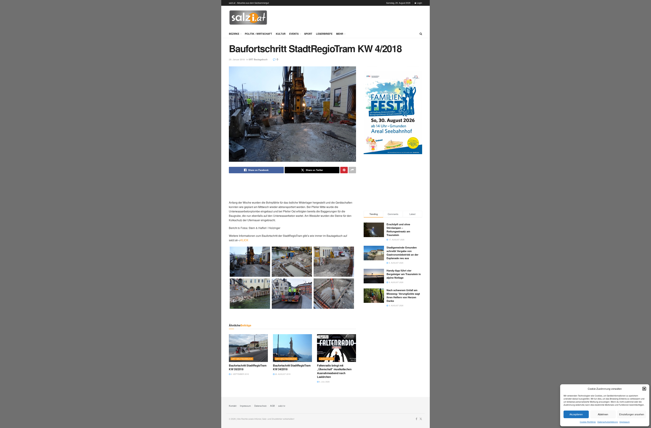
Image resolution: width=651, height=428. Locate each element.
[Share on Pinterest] (344, 170)
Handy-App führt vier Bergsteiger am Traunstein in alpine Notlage (404, 274)
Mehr (339, 33)
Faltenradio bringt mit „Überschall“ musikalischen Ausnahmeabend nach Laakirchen (334, 371)
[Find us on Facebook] (416, 419)
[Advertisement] (360, 17)
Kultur (280, 33)
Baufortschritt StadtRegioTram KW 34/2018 (292, 367)
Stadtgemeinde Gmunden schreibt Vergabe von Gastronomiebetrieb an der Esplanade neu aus (402, 253)
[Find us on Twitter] (420, 419)
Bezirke (234, 33)
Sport (308, 33)
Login (419, 2)
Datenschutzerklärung (607, 421)
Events (294, 33)
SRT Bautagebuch (258, 59)
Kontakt (232, 405)
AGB (272, 405)
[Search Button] (421, 33)
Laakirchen (326, 358)
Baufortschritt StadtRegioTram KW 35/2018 (248, 367)
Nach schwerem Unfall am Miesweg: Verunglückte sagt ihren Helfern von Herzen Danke (403, 295)
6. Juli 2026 (324, 381)
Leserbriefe (324, 33)
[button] (644, 388)
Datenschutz (260, 405)
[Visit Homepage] (248, 17)
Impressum (624, 421)
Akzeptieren (576, 414)
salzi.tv (281, 405)
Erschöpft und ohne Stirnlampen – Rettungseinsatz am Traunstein (398, 229)
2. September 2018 (239, 374)
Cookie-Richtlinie (588, 421)
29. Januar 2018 (237, 59)
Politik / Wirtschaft (258, 33)
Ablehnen (603, 414)
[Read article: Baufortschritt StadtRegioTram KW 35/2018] (248, 348)
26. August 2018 (282, 374)
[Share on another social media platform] (352, 170)
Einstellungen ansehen (631, 414)
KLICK (244, 240)
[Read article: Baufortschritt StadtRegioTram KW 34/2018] (292, 348)
